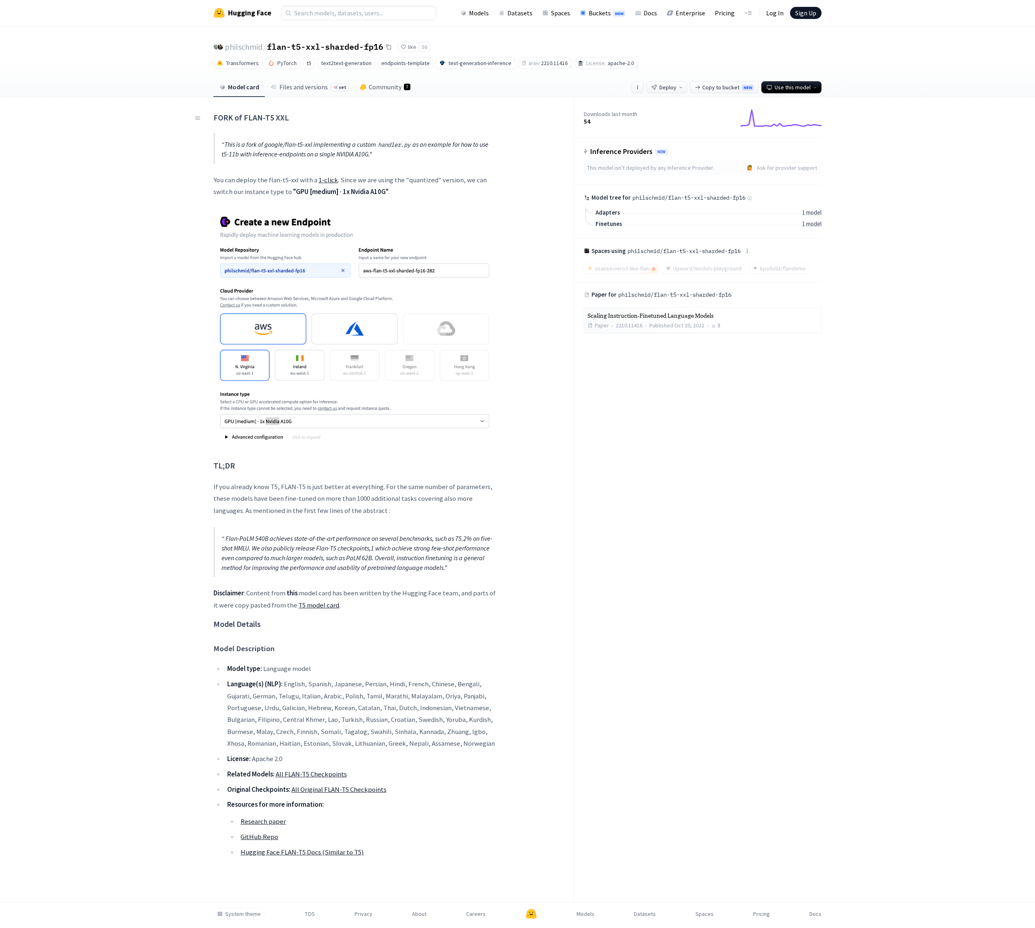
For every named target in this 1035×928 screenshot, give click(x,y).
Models (479, 13)
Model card (243, 87)
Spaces (560, 13)
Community (388, 87)
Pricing (725, 13)
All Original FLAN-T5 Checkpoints (339, 789)
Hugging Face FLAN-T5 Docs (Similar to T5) (302, 852)
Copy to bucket (727, 87)
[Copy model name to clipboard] (388, 47)
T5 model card (318, 605)
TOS (310, 913)
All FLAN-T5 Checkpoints (311, 774)
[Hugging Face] (531, 914)
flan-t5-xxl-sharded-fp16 (325, 46)
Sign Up (805, 13)
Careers (476, 913)
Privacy (363, 913)
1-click (328, 179)
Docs (650, 13)
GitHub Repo (259, 836)
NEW (661, 152)
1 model (812, 212)
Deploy (667, 87)
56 (424, 47)
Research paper (263, 821)
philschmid (243, 47)
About (419, 913)
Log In (775, 13)
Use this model (793, 87)
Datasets (519, 13)
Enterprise (690, 13)
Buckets (606, 13)
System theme (243, 913)
